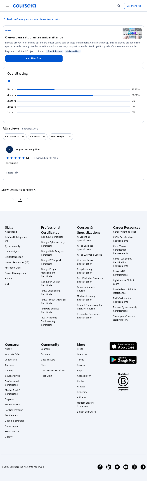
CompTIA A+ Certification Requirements (120, 249)
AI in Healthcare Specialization (85, 262)
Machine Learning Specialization (86, 298)
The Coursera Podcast (53, 370)
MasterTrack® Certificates (12, 392)
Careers (9, 365)
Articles (81, 386)
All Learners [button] (12, 136)
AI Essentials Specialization (84, 238)
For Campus (11, 415)
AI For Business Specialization (85, 247)
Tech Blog (46, 376)
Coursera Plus (12, 376)
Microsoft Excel (13, 268)
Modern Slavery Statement (85, 404)
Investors (82, 354)
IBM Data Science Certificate (50, 310)
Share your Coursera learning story (124, 318)
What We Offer (12, 354)
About (8, 349)
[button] (19, 190)
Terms (80, 360)
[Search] (119, 6)
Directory (82, 392)
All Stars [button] (35, 136)
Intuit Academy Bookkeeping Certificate (49, 321)
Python (9, 278)
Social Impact (12, 426)
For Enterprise (12, 404)
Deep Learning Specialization (85, 271)
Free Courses (12, 431)
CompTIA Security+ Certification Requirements (123, 262)
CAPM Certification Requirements (123, 239)
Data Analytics (12, 251)
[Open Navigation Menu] (7, 6)
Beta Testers (48, 360)
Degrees (9, 399)
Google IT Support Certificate (51, 262)
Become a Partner (14, 421)
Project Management (16, 273)
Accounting (11, 232)
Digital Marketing (14, 257)
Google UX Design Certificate (50, 283)
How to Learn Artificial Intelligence (124, 291)
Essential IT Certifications (120, 273)
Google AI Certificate (52, 237)
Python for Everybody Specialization (89, 316)
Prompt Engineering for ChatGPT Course (89, 307)
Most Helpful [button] (58, 136)
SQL (7, 284)
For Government (14, 410)
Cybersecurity (12, 246)
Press (80, 349)
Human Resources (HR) (17, 262)
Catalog (9, 370)
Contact (81, 381)
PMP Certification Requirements (122, 300)
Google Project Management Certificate (49, 272)
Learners (46, 349)
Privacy (81, 365)
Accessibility (84, 376)
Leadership (11, 360)
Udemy (9, 437)
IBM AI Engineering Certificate (51, 292)
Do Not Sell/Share (86, 412)
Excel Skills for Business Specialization (90, 280)
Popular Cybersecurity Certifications (125, 309)
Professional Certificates (12, 383)
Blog (43, 365)
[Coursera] (24, 6)
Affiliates (81, 397)
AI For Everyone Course (89, 255)
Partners (45, 354)
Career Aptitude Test (124, 232)
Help (79, 370)
